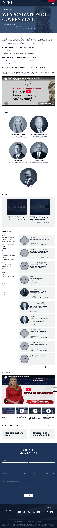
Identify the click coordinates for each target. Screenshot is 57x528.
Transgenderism (6, 270)
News (3, 285)
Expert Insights (5, 278)
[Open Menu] (53, 3)
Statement (5, 294)
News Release (5, 287)
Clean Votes (5, 243)
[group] (17, 210)
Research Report (6, 292)
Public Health (5, 262)
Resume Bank (7, 513)
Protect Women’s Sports (8, 261)
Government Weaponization (9, 255)
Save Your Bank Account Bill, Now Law (13, 27)
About (5, 9)
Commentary (5, 274)
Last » (45, 367)
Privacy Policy (43, 487)
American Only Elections (8, 237)
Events (44, 1)
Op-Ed (3, 288)
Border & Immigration (7, 239)
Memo (3, 283)
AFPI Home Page (50, 512)
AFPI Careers (7, 512)
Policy (3, 290)
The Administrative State (8, 266)
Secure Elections (6, 264)
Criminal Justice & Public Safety (10, 244)
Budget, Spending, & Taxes (9, 241)
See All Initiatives (51, 425)
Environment (5, 252)
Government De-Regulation (9, 253)
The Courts (5, 268)
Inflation (4, 257)
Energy (4, 250)
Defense (4, 248)
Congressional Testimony (8, 276)
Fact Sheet (5, 279)
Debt (3, 246)
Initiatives (10, 9)
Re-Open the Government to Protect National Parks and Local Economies (22, 29)
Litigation (4, 281)
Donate (51, 1)
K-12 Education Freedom (8, 259)
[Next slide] (54, 194)
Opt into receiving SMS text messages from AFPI (11, 481)
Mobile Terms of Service (46, 526)
